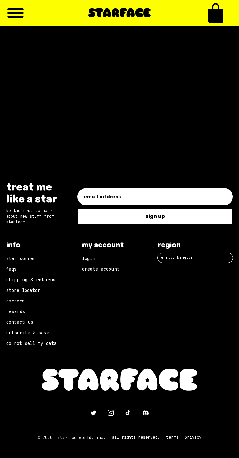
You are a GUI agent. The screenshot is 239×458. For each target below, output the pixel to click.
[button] (215, 13)
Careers (15, 300)
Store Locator (23, 290)
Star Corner (21, 258)
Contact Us (19, 322)
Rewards (15, 311)
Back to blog (123, 139)
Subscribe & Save (27, 332)
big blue (79, 107)
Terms (172, 437)
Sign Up (155, 216)
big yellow (53, 107)
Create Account (101, 269)
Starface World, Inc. (82, 438)
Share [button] (41, 95)
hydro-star (89, 115)
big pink (114, 107)
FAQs (11, 269)
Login (88, 258)
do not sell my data (31, 343)
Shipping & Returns (30, 279)
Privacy (193, 437)
